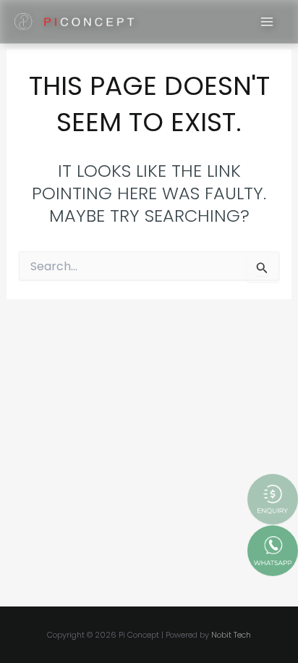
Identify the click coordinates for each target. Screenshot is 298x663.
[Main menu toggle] (267, 21)
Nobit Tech (231, 635)
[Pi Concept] (74, 22)
